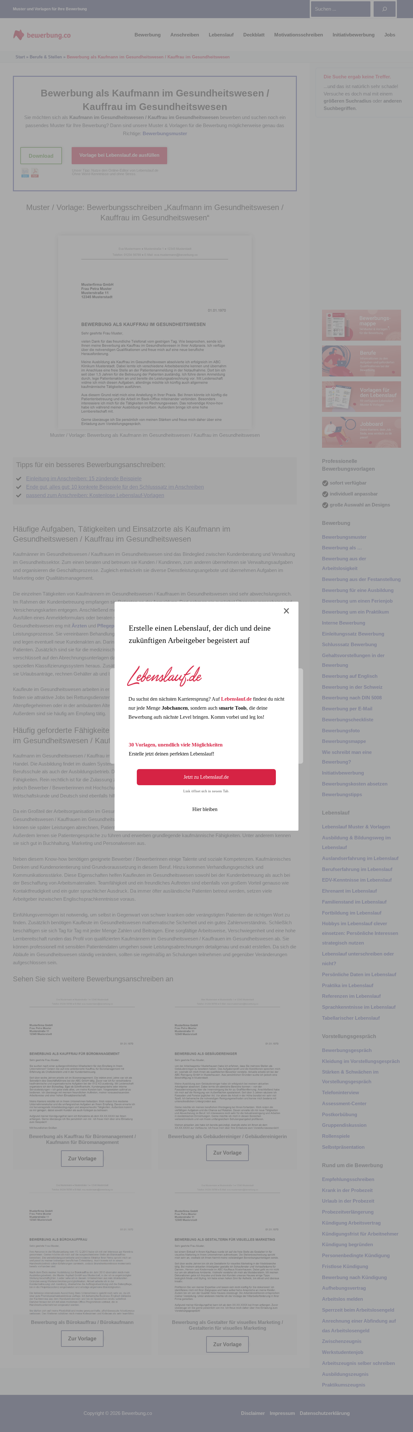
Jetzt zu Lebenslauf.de (206, 777)
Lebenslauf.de (236, 699)
